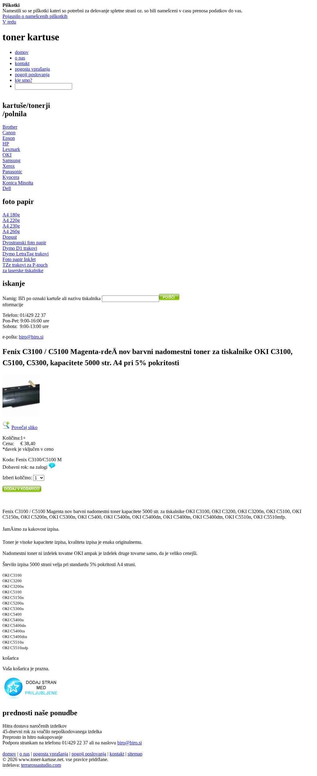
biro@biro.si (31, 336)
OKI (6, 154)
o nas (20, 57)
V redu (9, 21)
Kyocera (10, 177)
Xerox (8, 166)
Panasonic (12, 171)
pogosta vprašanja (32, 69)
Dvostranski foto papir (24, 242)
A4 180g (11, 214)
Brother (9, 127)
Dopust (9, 237)
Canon (8, 132)
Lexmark (11, 149)
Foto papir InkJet (19, 259)
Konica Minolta (17, 182)
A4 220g (11, 220)
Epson (8, 138)
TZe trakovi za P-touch (25, 265)
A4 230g (11, 225)
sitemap (135, 753)
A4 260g (11, 231)
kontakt (22, 63)
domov (21, 52)
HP (5, 143)
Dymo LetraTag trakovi (25, 253)
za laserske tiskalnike (22, 270)
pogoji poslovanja (32, 74)
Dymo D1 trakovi (19, 248)
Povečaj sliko (24, 427)
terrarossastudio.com (41, 765)
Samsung (11, 160)
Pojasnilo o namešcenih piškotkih (34, 16)
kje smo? (23, 80)
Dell (6, 188)
